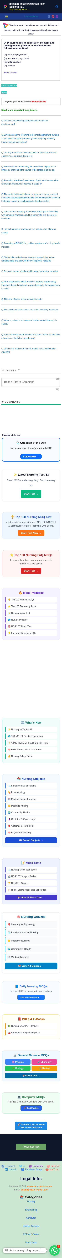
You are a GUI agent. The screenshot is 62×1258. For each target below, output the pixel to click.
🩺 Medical (44, 1068)
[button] (57, 6)
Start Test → (31, 493)
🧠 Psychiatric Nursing (19, 832)
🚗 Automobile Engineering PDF (24, 1032)
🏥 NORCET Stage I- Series (22, 876)
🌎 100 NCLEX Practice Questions (25, 736)
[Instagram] (57, 16)
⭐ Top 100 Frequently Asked (22, 606)
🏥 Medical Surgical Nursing (22, 799)
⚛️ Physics (18, 1062)
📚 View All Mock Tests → (31, 897)
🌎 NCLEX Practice (18, 619)
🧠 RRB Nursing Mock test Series (25, 749)
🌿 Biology (18, 1068)
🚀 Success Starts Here (31, 1125)
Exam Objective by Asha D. (27, 5)
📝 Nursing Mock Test (19, 613)
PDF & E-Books (31, 1234)
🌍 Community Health (19, 812)
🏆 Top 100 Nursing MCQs (21, 599)
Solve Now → (31, 456)
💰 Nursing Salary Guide (20, 756)
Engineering (31, 1209)
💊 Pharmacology (16, 792)
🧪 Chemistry (44, 1062)
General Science (31, 1226)
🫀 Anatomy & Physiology (21, 826)
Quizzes (31, 1250)
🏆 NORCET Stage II (18, 883)
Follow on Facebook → (31, 997)
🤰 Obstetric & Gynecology (21, 819)
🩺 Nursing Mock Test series (22, 869)
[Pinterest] (53, 16)
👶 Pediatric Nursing (18, 805)
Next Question (9, 85)
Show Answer (10, 72)
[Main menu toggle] (6, 16)
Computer (31, 1218)
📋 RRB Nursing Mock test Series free (27, 890)
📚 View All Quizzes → (31, 965)
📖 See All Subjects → (31, 840)
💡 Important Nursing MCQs (22, 633)
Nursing (31, 1201)
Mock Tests (31, 1242)
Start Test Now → (31, 533)
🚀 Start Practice (31, 1108)
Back (4, 92)
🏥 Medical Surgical (18, 957)
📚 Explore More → (31, 1076)
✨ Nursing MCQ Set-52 (20, 729)
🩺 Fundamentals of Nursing (22, 785)
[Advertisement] (31, 679)
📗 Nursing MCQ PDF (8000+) (23, 1026)
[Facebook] (49, 16)
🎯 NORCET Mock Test (20, 626)
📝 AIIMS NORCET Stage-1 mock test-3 (28, 743)
